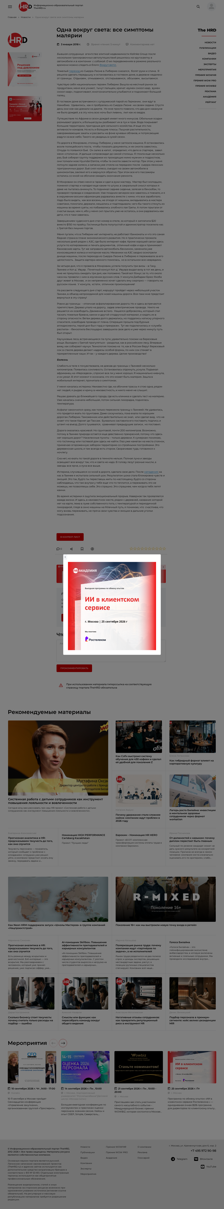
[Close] (157, 556)
